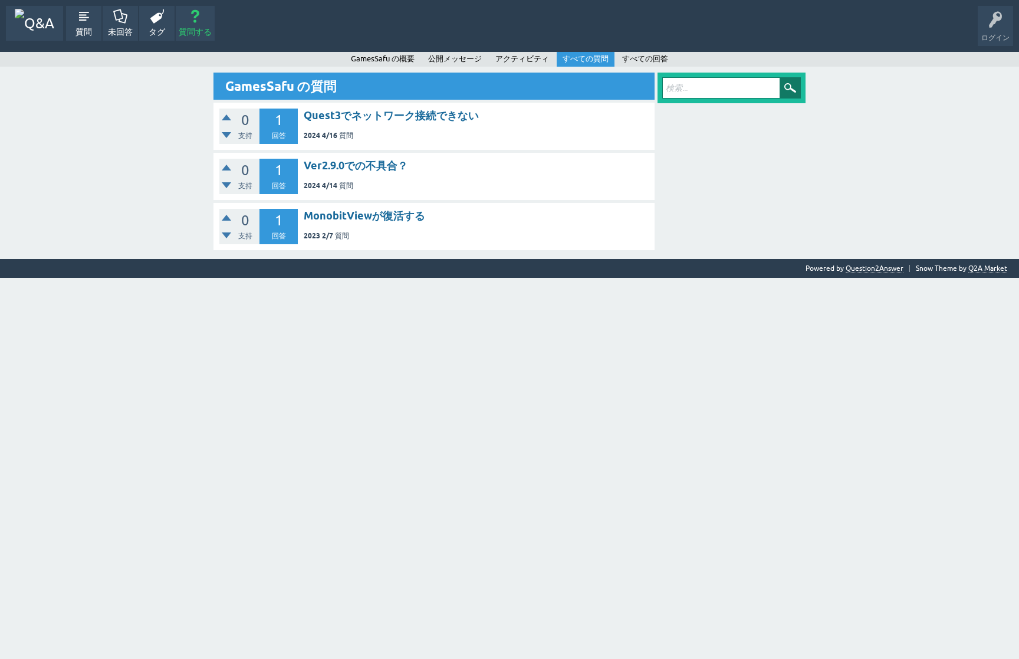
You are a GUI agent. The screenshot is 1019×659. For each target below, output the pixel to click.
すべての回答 (645, 58)
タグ (157, 32)
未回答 (120, 32)
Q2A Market (987, 268)
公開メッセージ (455, 58)
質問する (195, 32)
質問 (83, 32)
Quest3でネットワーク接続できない (391, 115)
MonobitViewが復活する (364, 215)
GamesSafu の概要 (383, 58)
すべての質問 (586, 58)
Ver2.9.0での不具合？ (356, 165)
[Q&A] (34, 23)
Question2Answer (874, 268)
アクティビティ (522, 58)
